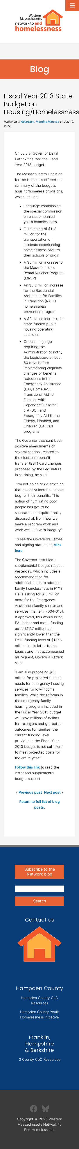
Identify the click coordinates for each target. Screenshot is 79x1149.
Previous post (30, 792)
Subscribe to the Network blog (39, 871)
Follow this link (27, 767)
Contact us (39, 919)
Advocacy (27, 121)
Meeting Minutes (47, 121)
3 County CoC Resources (39, 1059)
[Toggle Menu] (72, 5)
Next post (52, 792)
